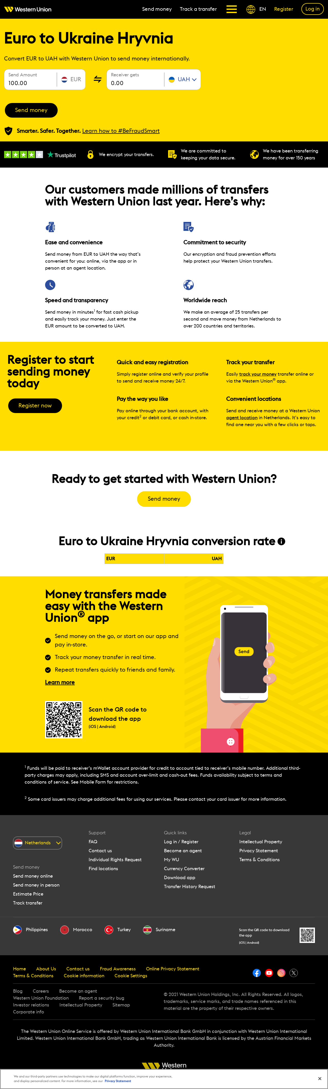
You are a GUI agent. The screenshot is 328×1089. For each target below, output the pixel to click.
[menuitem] (29, 9)
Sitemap (121, 1005)
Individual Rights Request (115, 859)
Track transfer (27, 903)
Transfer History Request (189, 886)
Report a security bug (101, 998)
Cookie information (84, 975)
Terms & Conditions (259, 859)
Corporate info (28, 1012)
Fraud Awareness (118, 969)
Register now (35, 405)
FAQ (93, 841)
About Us (46, 969)
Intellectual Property (260, 841)
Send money (31, 110)
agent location (242, 417)
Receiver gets (125, 75)
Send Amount (22, 75)
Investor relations (31, 1005)
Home (19, 969)
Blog (18, 991)
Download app (179, 877)
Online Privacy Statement (172, 969)
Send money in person (36, 885)
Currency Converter (184, 868)
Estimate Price (28, 894)
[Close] (319, 1078)
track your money (257, 374)
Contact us (100, 850)
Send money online (33, 876)
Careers (41, 991)
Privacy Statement (258, 850)
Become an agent (183, 850)
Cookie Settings (131, 975)
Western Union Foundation (41, 998)
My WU (171, 859)
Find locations (103, 868)
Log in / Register (181, 841)
